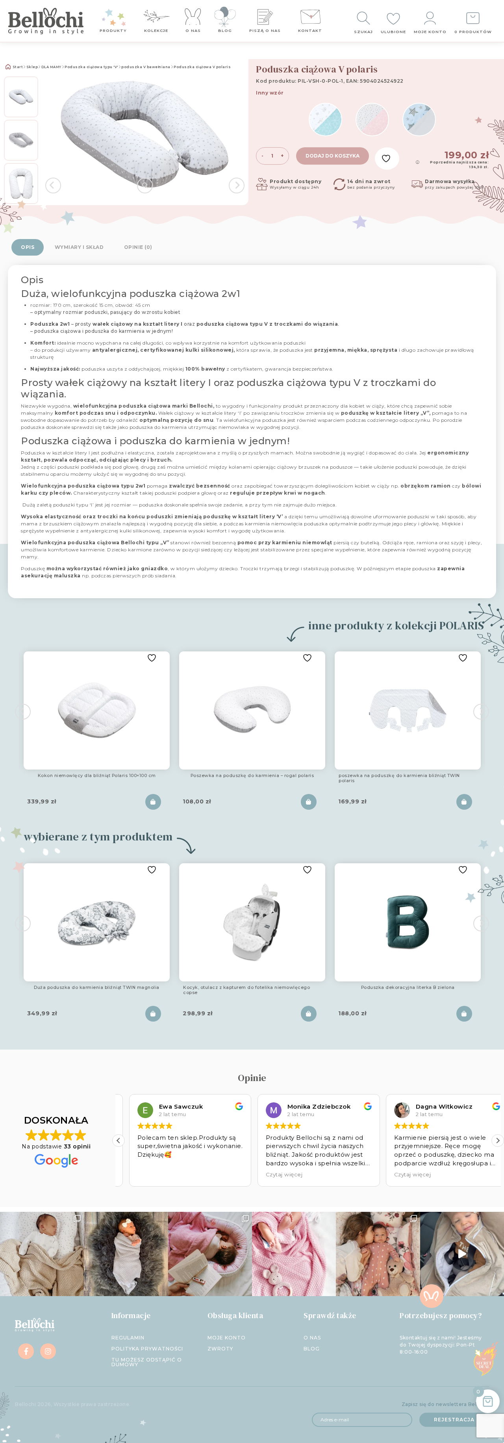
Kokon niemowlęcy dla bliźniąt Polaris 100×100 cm (97, 775)
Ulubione (393, 32)
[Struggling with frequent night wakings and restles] (42, 1254)
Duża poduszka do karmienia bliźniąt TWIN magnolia (96, 987)
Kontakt (310, 30)
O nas (193, 30)
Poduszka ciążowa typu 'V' (91, 67)
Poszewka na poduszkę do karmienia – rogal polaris (252, 775)
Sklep (32, 67)
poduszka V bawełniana (145, 67)
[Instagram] (48, 1351)
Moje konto (430, 32)
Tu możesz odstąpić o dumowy (146, 1362)
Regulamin (128, 1337)
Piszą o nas (265, 30)
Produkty (113, 30)
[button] (498, 1140)
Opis (27, 247)
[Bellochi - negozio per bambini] (45, 21)
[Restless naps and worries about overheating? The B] (294, 1254)
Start (17, 67)
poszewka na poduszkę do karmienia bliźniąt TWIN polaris (399, 778)
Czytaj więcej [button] (273, 1174)
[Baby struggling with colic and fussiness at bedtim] (126, 1254)
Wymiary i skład (79, 247)
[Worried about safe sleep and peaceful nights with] (378, 1254)
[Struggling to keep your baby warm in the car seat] (462, 1254)
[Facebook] (26, 1351)
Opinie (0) (138, 247)
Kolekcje (156, 30)
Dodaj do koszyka (332, 156)
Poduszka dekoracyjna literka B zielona (408, 987)
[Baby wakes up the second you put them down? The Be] (210, 1254)
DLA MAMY (51, 67)
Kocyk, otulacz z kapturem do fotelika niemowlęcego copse (246, 990)
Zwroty (220, 1349)
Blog (225, 30)
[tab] (27, 247)
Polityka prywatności (147, 1349)
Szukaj (363, 32)
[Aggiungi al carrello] (153, 802)
